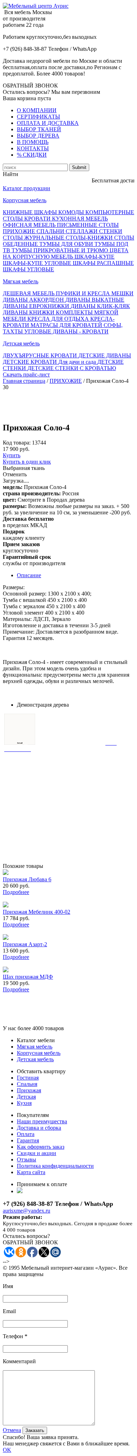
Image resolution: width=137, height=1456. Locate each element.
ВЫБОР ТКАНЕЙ (39, 129)
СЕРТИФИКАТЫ (38, 117)
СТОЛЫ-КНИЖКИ (90, 238)
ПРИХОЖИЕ (20, 231)
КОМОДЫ (71, 212)
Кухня (24, 1103)
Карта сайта (31, 1172)
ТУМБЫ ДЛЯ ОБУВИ (66, 244)
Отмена (12, 1430)
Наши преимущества (42, 1121)
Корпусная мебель (24, 200)
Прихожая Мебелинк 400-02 (36, 912)
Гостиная (28, 1078)
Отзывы (26, 1159)
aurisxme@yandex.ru (26, 1211)
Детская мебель (21, 343)
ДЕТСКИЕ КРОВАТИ (30, 362)
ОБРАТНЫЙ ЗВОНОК (30, 86)
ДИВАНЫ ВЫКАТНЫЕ (94, 300)
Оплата (25, 1134)
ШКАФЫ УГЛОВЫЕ (28, 269)
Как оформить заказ (40, 1147)
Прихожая (29, 1090)
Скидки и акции (36, 1153)
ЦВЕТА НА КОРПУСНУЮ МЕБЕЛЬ (66, 253)
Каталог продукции (26, 188)
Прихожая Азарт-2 (25, 944)
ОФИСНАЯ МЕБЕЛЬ (30, 225)
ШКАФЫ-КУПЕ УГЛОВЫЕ (38, 263)
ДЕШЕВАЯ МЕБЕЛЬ (29, 293)
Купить (11, 455)
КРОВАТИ (38, 219)
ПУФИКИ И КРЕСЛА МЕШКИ (94, 293)
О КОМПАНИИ (37, 110)
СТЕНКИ (110, 231)
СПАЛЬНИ (51, 231)
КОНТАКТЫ (33, 148)
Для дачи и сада (77, 362)
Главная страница (24, 381)
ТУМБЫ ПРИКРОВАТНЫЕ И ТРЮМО (61, 250)
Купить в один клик (27, 462)
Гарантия (28, 1140)
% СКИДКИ (32, 155)
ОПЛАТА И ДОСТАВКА (48, 123)
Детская (26, 1097)
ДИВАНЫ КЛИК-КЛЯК (100, 306)
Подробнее (16, 892)
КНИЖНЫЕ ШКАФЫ (30, 212)
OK (7, 1450)
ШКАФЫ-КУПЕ (94, 257)
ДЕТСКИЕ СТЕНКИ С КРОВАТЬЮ (71, 368)
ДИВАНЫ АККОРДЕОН (34, 300)
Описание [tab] (29, 575)
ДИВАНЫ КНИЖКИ (29, 312)
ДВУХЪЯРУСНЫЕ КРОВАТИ (40, 355)
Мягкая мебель (20, 281)
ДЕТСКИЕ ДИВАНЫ (104, 355)
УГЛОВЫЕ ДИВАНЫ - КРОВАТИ (66, 331)
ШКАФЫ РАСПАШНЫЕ (103, 263)
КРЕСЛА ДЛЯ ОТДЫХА (58, 319)
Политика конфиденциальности (55, 1166)
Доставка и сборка (39, 1128)
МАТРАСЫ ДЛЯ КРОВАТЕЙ (67, 325)
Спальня (27, 1084)
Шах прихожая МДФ (28, 977)
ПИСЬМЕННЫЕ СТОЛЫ (88, 225)
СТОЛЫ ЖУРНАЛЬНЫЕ (34, 238)
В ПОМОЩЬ (32, 142)
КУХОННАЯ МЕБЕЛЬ (80, 219)
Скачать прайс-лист (26, 374)
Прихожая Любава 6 (27, 879)
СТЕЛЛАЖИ (82, 231)
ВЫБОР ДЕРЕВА (38, 136)
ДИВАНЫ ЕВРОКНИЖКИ (37, 306)
